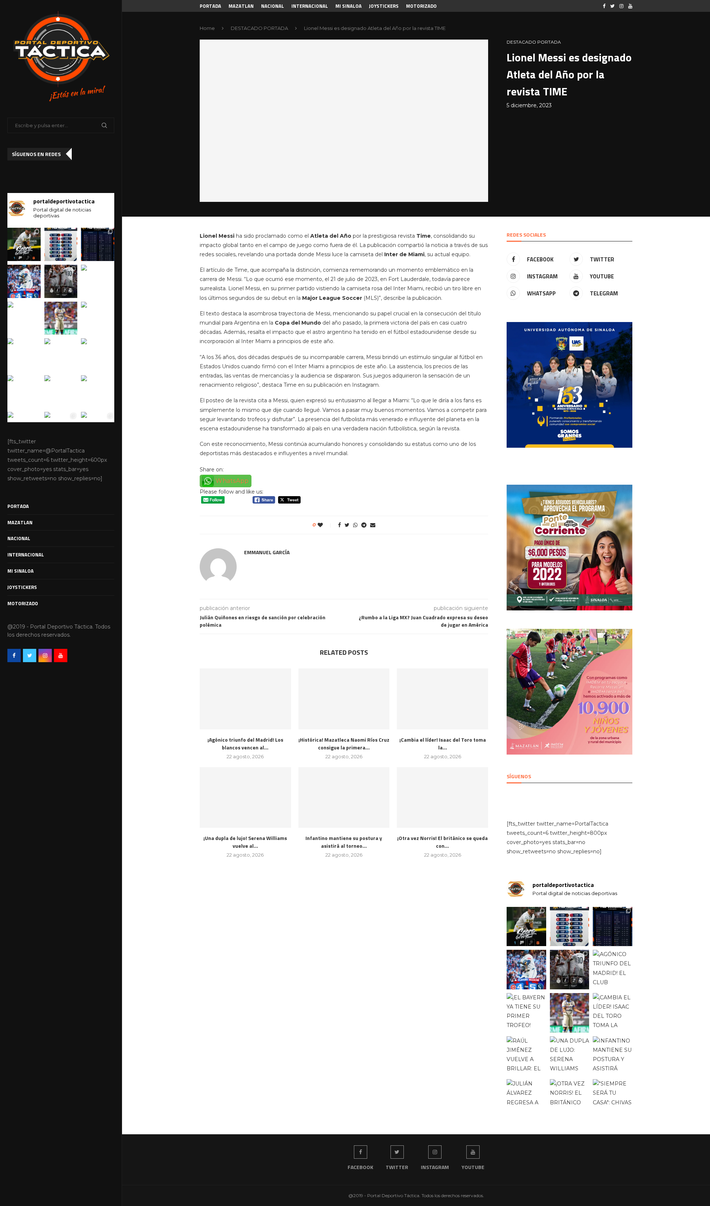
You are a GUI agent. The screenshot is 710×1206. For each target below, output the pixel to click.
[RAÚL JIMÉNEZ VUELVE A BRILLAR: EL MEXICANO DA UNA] (24, 355)
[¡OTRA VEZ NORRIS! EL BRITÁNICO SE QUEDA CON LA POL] (61, 392)
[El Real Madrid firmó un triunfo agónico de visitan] (61, 281)
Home (207, 28)
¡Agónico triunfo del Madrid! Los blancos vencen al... (245, 743)
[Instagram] (45, 655)
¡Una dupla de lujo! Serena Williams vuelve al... (245, 842)
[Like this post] (325, 525)
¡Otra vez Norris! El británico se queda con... (442, 842)
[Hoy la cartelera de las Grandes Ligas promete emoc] (61, 244)
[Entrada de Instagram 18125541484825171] (24, 244)
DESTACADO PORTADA (259, 28)
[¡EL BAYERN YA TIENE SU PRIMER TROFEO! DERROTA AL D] (24, 318)
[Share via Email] (372, 525)
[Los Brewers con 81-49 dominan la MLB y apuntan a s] (97, 244)
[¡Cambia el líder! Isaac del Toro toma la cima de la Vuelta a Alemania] (442, 698)
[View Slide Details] (569, 385)
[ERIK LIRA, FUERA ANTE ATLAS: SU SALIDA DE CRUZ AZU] (61, 318)
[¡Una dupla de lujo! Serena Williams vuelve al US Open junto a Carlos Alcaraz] (245, 797)
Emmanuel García (267, 552)
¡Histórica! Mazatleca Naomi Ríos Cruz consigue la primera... (343, 743)
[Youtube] (60, 655)
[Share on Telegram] (363, 525)
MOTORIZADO (22, 603)
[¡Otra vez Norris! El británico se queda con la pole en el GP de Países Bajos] (442, 797)
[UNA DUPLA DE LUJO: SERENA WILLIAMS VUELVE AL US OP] (61, 355)
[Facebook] (14, 655)
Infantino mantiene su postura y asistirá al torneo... (343, 842)
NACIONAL (18, 538)
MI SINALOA (20, 571)
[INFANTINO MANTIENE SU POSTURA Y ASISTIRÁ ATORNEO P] (97, 355)
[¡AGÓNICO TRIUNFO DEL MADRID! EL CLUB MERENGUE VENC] (97, 281)
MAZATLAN (20, 522)
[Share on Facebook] (339, 525)
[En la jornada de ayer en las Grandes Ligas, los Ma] (24, 281)
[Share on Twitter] (347, 525)
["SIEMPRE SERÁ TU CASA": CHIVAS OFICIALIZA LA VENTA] (97, 392)
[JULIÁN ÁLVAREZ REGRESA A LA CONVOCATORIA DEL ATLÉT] (24, 392)
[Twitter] (29, 655)
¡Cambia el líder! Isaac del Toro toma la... (442, 743)
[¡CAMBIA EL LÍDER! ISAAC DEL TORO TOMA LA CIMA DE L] (97, 318)
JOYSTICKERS (22, 587)
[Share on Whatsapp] (355, 525)
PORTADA (18, 506)
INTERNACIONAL (25, 554)
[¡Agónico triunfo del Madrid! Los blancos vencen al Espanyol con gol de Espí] (245, 698)
